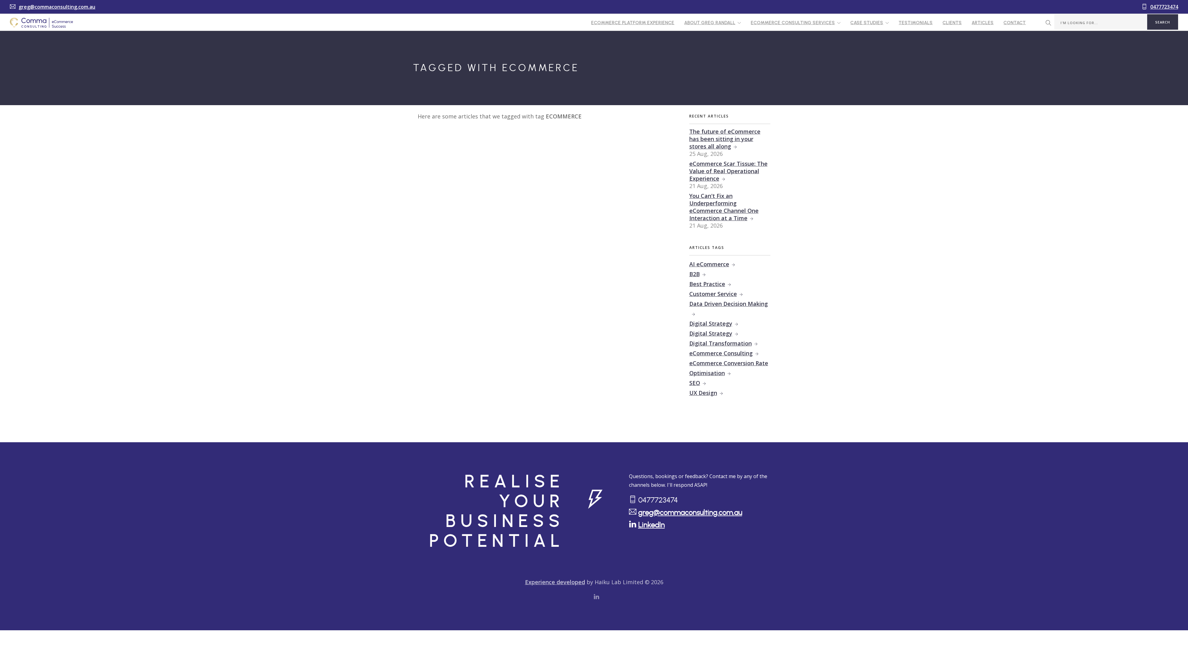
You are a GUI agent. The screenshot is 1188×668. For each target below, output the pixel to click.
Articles (983, 23)
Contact (1015, 23)
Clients (952, 23)
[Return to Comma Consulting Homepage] (41, 22)
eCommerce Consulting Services (793, 23)
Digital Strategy (710, 323)
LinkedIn (651, 525)
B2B (694, 274)
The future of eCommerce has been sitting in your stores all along (724, 139)
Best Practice (707, 284)
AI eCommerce (709, 264)
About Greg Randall (709, 23)
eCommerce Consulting (721, 353)
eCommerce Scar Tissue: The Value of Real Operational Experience (728, 171)
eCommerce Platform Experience (632, 23)
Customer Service (713, 294)
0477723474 (1164, 6)
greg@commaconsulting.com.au (57, 6)
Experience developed (555, 582)
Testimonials (916, 23)
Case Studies (866, 23)
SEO (694, 383)
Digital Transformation (720, 343)
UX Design (703, 392)
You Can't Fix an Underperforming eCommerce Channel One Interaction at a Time (724, 207)
